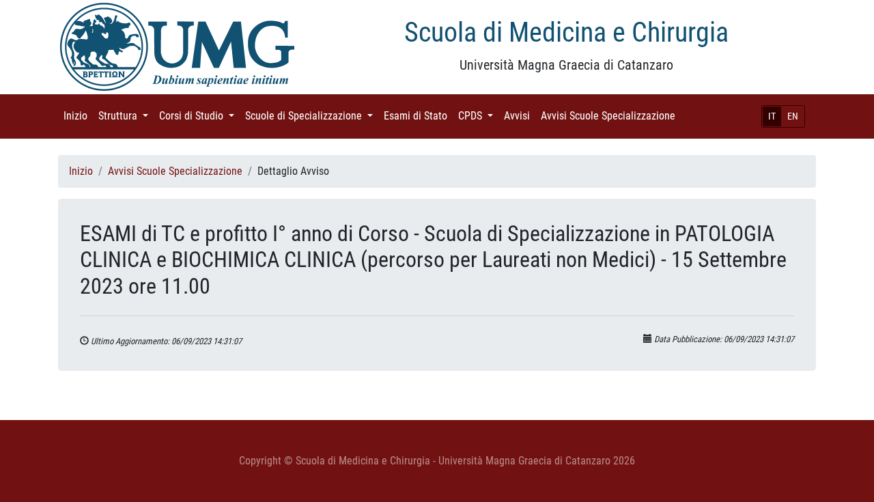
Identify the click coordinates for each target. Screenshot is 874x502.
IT (772, 116)
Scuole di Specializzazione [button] (311, 115)
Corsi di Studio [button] (199, 115)
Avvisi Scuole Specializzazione (611, 115)
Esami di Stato (418, 115)
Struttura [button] (126, 115)
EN (792, 116)
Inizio (78, 115)
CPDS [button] (478, 115)
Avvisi (519, 115)
